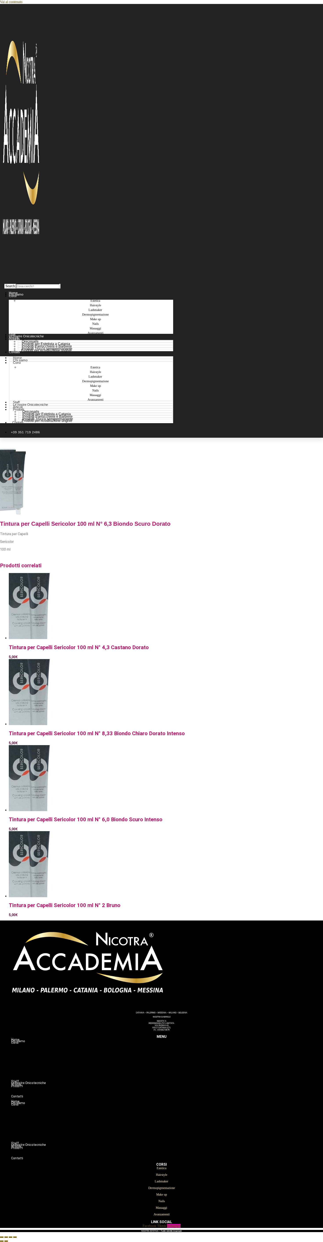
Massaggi (170, 1075)
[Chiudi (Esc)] (15, 1237)
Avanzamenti (95, 333)
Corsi (12, 296)
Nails (170, 1070)
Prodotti (14, 339)
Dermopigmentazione (170, 1061)
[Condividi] (10, 1237)
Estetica (170, 1047)
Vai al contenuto (11, 2)
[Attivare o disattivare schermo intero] (6, 1237)
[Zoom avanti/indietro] (2, 1237)
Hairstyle (170, 1052)
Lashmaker (170, 1056)
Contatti (14, 352)
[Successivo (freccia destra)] (6, 1241)
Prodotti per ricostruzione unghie (46, 350)
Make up (170, 1065)
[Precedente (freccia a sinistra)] (2, 1241)
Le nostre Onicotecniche (30, 404)
